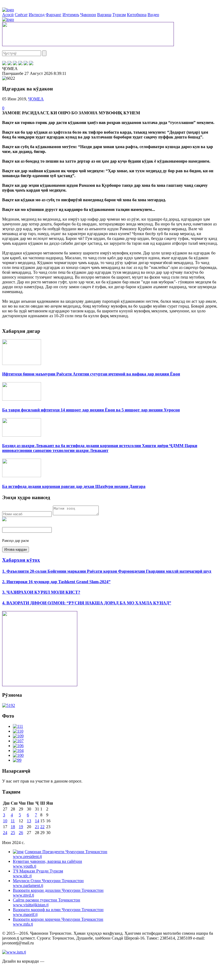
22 (42, 826)
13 (29, 821)
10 (5, 821)
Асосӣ (8, 14)
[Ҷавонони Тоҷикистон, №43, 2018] (8, 705)
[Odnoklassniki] (20, 63)
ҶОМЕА (36, 99)
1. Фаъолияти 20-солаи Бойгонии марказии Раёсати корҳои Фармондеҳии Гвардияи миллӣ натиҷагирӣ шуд (106, 571)
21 (37, 826)
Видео (153, 14)
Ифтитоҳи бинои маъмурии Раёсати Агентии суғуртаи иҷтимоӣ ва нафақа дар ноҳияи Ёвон (91, 374)
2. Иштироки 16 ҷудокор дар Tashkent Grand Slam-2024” (56, 581)
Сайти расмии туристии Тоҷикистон (46, 902)
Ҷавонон (88, 14)
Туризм (119, 14)
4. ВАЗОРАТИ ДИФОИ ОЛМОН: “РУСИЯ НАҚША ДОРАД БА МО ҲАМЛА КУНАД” (86, 603)
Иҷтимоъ (71, 14)
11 (13, 821)
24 (5, 832)
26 (21, 832)
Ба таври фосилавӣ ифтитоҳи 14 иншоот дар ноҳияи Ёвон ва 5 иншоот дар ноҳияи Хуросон (91, 410)
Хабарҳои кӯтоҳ (21, 560)
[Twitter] (10, 63)
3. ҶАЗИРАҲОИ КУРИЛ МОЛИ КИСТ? (41, 592)
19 (21, 826)
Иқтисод (37, 14)
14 (37, 821)
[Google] (31, 63)
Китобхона (136, 14)
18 (13, 826)
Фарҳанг (53, 14)
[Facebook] (4, 63)
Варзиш (104, 14)
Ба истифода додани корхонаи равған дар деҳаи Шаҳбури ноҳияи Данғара (73, 486)
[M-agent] (26, 63)
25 (13, 832)
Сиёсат (21, 14)
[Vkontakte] (15, 63)
